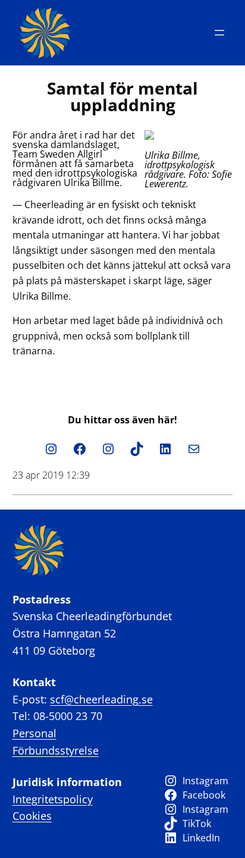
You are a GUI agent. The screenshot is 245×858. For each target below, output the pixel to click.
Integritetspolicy (52, 799)
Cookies (32, 816)
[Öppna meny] (219, 33)
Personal (34, 733)
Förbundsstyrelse (55, 750)
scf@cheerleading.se (101, 699)
